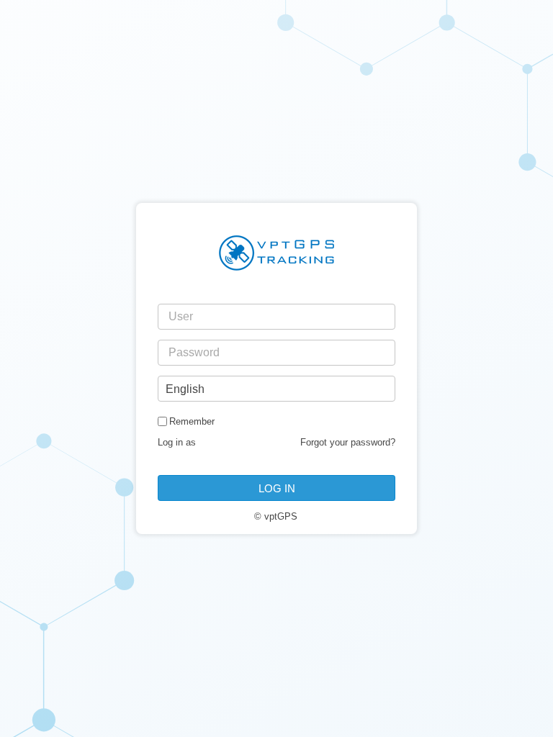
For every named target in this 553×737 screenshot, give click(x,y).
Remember (192, 421)
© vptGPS (275, 516)
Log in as (177, 442)
